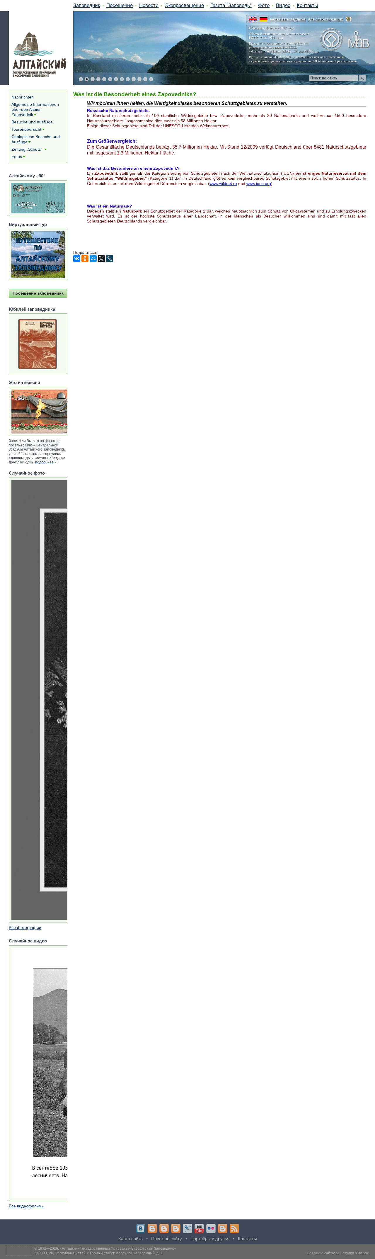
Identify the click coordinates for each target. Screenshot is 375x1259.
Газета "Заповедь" (231, 5)
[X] (101, 258)
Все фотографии (25, 927)
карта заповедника (288, 19)
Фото (264, 5)
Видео (283, 5)
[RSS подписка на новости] (234, 1228)
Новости (148, 5)
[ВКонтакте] (76, 258)
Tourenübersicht (26, 129)
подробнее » (46, 462)
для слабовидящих (325, 19)
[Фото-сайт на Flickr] (211, 1228)
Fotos (16, 156)
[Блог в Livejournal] (187, 1228)
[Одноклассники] (84, 258)
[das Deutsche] (263, 19)
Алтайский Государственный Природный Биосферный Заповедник (118, 1248)
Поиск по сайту (166, 1238)
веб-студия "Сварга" (352, 1253)
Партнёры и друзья (209, 1238)
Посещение (119, 5)
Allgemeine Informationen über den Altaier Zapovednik (35, 109)
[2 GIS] (222, 1228)
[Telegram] (152, 1228)
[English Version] (253, 19)
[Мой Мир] (93, 258)
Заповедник (86, 5)
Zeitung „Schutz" (27, 149)
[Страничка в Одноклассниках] (164, 1228)
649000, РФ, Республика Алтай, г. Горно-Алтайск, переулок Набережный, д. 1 (98, 1253)
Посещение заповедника (38, 293)
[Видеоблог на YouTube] (199, 1228)
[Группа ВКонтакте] (140, 1228)
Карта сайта (130, 1238)
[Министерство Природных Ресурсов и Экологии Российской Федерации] (348, 19)
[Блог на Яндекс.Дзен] (175, 1228)
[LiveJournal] (109, 258)
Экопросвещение (184, 5)
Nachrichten (22, 97)
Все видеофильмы (27, 1206)
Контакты (307, 5)
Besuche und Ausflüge (32, 122)
